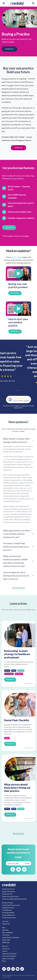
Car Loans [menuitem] (5, 921)
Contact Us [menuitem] (5, 948)
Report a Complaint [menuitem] (8, 958)
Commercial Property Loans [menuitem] (11, 905)
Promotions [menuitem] (6, 935)
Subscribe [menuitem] (5, 930)
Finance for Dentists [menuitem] (8, 891)
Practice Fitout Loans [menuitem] (9, 917)
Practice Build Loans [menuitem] (8, 915)
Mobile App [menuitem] (5, 942)
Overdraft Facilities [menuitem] (8, 912)
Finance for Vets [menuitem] (7, 894)
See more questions (18, 588)
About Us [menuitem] (5, 946)
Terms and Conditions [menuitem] (9, 956)
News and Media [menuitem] (7, 932)
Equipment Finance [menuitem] (8, 907)
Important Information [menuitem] (9, 953)
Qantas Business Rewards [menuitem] (10, 937)
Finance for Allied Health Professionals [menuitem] (14, 899)
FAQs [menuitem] (4, 961)
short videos (17, 257)
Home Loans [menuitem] (6, 924)
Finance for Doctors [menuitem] (8, 889)
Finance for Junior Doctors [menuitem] (10, 896)
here (27, 236)
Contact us (9, 49)
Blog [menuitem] (3, 927)
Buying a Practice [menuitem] (7, 903)
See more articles (18, 833)
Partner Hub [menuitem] (6, 940)
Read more (10, 679)
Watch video (14, 293)
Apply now (9, 227)
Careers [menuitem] (4, 951)
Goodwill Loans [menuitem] (7, 910)
